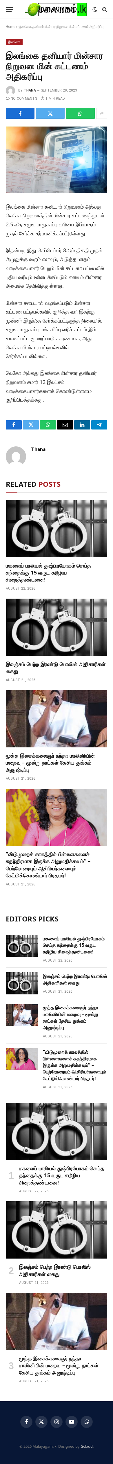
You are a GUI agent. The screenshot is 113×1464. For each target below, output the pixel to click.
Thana (30, 90)
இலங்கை (14, 42)
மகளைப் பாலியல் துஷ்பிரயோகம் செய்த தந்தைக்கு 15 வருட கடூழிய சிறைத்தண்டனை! (48, 572)
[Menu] (9, 9)
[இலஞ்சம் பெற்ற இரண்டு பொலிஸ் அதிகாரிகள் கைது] (56, 627)
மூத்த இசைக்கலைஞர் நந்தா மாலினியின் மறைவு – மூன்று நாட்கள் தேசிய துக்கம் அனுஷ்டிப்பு (50, 762)
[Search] (104, 9)
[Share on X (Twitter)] (50, 113)
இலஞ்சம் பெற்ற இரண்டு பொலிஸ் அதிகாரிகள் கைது (75, 979)
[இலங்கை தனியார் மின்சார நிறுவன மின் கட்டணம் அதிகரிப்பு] (56, 159)
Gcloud (87, 1446)
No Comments (24, 98)
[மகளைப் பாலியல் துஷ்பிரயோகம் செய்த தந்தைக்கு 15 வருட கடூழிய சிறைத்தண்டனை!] (56, 528)
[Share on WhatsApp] (80, 113)
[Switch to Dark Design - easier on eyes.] (95, 9)
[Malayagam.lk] (56, 9)
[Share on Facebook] (20, 113)
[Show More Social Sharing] (101, 113)
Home (10, 27)
